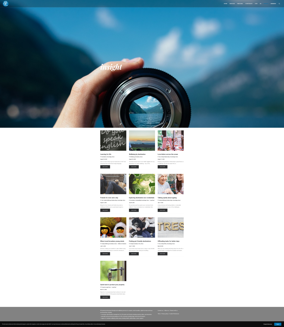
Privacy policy (165, 313)
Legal (107, 287)
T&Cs (159, 313)
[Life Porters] (6, 4)
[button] (280, 3)
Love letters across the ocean (168, 154)
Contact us (160, 310)
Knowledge (109, 156)
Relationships (167, 156)
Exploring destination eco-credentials (141, 198)
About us (167, 310)
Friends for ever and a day (109, 198)
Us (260, 3)
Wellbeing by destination (137, 154)
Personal (240, 3)
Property (103, 287)
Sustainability (138, 200)
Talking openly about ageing (167, 198)
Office (165, 243)
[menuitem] (225, 3)
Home (225, 3)
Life (160, 156)
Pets (140, 243)
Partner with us (174, 310)
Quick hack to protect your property (112, 285)
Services (232, 3)
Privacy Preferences (268, 324)
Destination (104, 156)
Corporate (248, 3)
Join (256, 3)
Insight (266, 3)
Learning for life (105, 154)
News (113, 156)
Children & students (122, 243)
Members (273, 3)
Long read (152, 200)
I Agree (277, 324)
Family (162, 156)
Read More (105, 166)
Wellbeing (132, 156)
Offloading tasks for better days (168, 241)
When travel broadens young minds (112, 241)
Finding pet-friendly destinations (140, 241)
